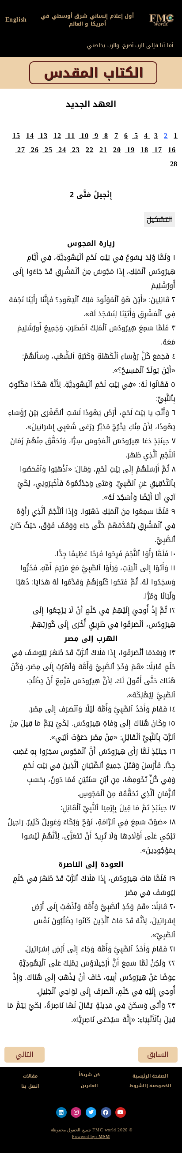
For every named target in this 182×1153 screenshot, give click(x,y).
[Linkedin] (61, 1112)
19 (130, 149)
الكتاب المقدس (93, 72)
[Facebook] (106, 1112)
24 (62, 149)
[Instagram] (76, 1112)
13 (43, 135)
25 (48, 149)
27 (21, 149)
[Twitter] (91, 1112)
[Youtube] (120, 1112)
